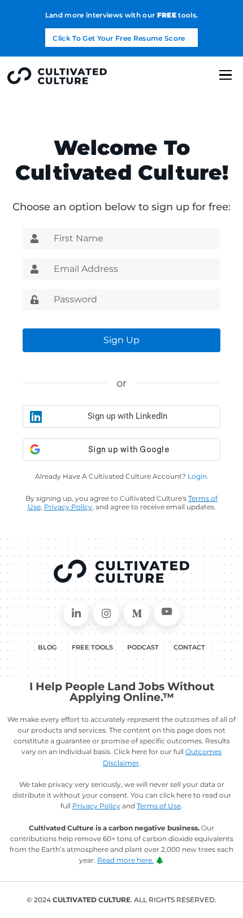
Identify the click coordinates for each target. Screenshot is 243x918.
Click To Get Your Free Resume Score (119, 38)
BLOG (47, 647)
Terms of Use (159, 806)
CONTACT (189, 647)
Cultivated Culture (121, 571)
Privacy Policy (96, 806)
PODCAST (143, 647)
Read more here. (125, 860)
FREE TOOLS (92, 647)
